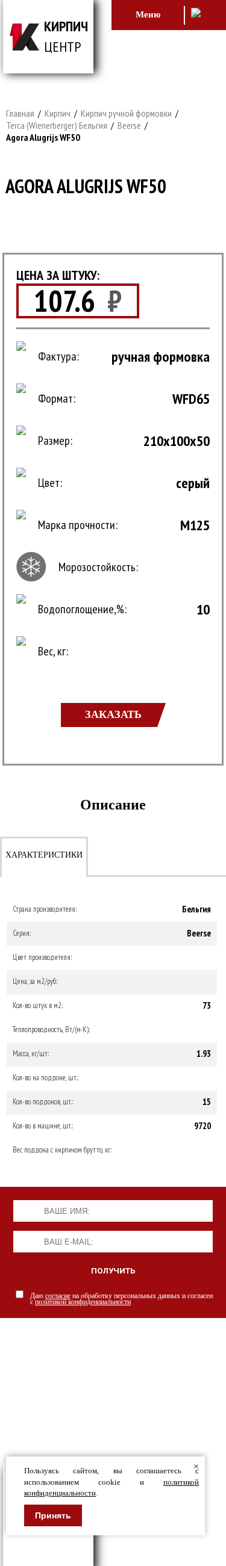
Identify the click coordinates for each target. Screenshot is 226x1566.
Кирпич (58, 113)
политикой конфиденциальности (83, 1302)
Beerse (129, 125)
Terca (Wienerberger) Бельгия (56, 125)
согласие (58, 1296)
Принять (53, 1515)
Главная (20, 113)
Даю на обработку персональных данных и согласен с (121, 1299)
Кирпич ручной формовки (126, 113)
